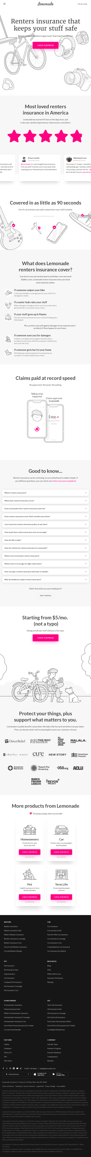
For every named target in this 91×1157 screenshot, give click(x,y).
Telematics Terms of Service (25, 1086)
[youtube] (17, 1069)
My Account (82, 4)
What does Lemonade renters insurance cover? (45, 266)
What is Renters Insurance (14, 934)
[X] (7, 1069)
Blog (49, 966)
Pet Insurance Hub (11, 970)
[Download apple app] (41, 1074)
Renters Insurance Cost (13, 943)
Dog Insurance (9, 974)
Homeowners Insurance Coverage (17, 1017)
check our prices (29, 852)
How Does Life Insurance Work (59, 1021)
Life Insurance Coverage (56, 1013)
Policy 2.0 (7, 1052)
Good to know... (45, 471)
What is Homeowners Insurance (16, 1013)
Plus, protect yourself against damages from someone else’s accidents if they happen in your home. (50, 326)
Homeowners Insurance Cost (15, 1021)
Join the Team (52, 1044)
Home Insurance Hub (12, 1009)
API (5, 1057)
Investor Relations (54, 1052)
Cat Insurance (9, 978)
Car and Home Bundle (12, 1030)
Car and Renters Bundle (13, 951)
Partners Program (54, 1048)
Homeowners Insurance (13, 1005)
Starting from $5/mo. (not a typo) (45, 621)
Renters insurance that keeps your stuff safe (45, 25)
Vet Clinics (8, 1061)
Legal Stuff (40, 1086)
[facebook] (3, 1069)
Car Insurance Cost (54, 943)
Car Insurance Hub (54, 930)
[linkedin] (14, 1069)
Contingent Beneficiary (56, 1030)
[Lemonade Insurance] (45, 4)
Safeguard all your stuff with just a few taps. (45, 630)
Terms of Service (8, 1086)
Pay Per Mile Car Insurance (57, 934)
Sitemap (50, 982)
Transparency (52, 1057)
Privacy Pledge (50, 1086)
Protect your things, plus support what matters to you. (45, 717)
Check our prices (45, 45)
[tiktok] (21, 1069)
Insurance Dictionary (55, 978)
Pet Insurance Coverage (13, 986)
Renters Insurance (11, 926)
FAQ (49, 970)
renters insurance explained (64, 481)
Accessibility (61, 1086)
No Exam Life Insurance (56, 1017)
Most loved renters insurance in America (45, 109)
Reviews (50, 1061)
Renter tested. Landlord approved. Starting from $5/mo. (45, 36)
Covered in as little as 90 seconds (45, 203)
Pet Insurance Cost (11, 990)
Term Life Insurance (54, 1005)
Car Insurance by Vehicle (56, 951)
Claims (6, 1044)
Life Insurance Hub (54, 1009)
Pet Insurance (9, 966)
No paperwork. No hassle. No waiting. (45, 385)
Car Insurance (52, 926)
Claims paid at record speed (45, 378)
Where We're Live (54, 974)
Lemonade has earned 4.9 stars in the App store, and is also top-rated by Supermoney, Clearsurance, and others (46, 121)
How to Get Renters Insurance (15, 947)
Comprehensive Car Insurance (58, 947)
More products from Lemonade (45, 806)
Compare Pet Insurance (13, 982)
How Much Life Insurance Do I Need (61, 1025)
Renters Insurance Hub (12, 930)
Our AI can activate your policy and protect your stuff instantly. (45, 209)
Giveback (7, 1048)
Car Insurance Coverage (56, 939)
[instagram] (10, 1069)
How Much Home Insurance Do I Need (18, 1025)
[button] (4, 3)
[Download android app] (60, 1074)
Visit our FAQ (45, 595)
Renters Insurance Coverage (14, 939)
